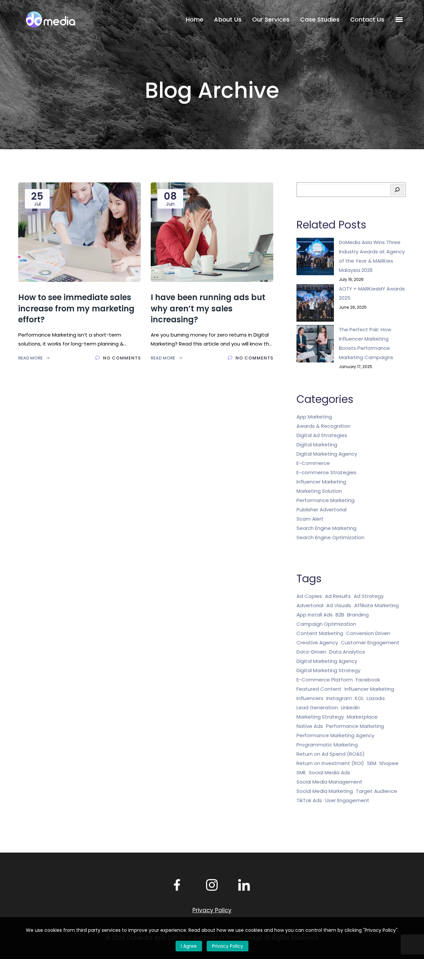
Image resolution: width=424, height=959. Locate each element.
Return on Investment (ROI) (330, 763)
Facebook (368, 679)
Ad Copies (309, 596)
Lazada (376, 698)
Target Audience (376, 791)
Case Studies (320, 19)
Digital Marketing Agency (326, 453)
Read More (31, 358)
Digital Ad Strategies (321, 435)
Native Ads (309, 726)
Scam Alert (310, 518)
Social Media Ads (329, 772)
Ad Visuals (338, 605)
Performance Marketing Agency (335, 735)
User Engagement (347, 800)
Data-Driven (311, 651)
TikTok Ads (309, 800)
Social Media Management (329, 781)
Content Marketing (319, 633)
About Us (227, 19)
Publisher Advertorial (321, 509)
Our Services (271, 19)
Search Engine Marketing (326, 528)
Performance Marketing (325, 500)
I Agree (189, 946)
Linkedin (350, 707)
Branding (358, 614)
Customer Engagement (370, 642)
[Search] (397, 189)
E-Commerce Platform (324, 679)
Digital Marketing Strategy (328, 670)
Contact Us (367, 19)
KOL (359, 698)
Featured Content (319, 688)
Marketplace (362, 716)
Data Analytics (347, 651)
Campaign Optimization (326, 623)
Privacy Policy (227, 946)
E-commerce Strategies (326, 472)
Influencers (309, 698)
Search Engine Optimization (330, 537)
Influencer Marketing (321, 481)
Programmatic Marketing (327, 744)
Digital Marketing (316, 444)
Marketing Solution (319, 490)
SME (301, 772)
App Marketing (314, 416)
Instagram (339, 698)
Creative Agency (317, 642)
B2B (340, 614)
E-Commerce (313, 463)
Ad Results (338, 596)
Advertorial (309, 605)
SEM (371, 763)
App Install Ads (314, 614)
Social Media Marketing (324, 791)
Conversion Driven (368, 633)
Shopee (388, 763)
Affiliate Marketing (376, 605)
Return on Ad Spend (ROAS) (330, 753)
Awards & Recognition (323, 425)
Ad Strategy (369, 596)
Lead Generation (317, 707)
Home (194, 19)
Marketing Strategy (320, 716)
